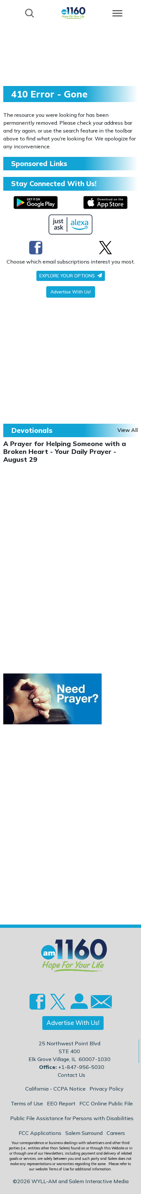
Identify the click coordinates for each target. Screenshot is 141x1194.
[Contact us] (99, 1003)
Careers (116, 1133)
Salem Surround (84, 1133)
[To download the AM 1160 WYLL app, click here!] (35, 202)
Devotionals (31, 430)
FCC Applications (40, 1133)
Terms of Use (27, 1103)
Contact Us (71, 1075)
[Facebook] (35, 247)
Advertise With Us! (70, 292)
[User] (78, 1005)
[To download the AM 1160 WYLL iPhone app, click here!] (105, 202)
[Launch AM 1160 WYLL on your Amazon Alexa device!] (71, 224)
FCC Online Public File (106, 1103)
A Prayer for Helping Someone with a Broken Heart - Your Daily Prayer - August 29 (64, 451)
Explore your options (67, 276)
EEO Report (61, 1103)
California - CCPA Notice (55, 1088)
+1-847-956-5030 (81, 1067)
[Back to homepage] (73, 13)
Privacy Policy (107, 1088)
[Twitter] (105, 247)
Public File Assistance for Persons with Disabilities (71, 1118)
